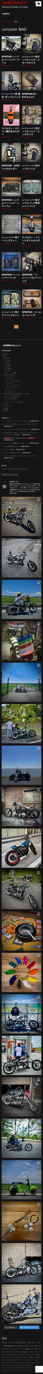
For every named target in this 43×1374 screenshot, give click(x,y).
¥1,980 (31, 204)
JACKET (9, 364)
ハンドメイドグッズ (12, 387)
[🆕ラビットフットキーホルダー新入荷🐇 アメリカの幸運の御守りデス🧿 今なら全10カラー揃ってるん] (21, 972)
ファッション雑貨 (12, 373)
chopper (24, 1352)
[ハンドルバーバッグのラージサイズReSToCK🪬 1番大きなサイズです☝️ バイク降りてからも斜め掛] (21, 516)
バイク (30, 1342)
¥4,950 (11, 96)
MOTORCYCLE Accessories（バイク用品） (17, 393)
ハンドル (22, 1354)
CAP (8, 362)
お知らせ (5, 354)
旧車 (37, 1357)
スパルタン (19, 1346)
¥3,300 (10, 314)
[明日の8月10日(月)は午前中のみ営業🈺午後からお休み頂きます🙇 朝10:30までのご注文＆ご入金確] (21, 682)
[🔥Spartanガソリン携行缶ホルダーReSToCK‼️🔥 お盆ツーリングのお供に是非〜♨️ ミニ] (21, 848)
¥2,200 (30, 96)
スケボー (8, 1360)
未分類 (5, 410)
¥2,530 (10, 240)
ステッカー (10, 383)
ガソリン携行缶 (9, 449)
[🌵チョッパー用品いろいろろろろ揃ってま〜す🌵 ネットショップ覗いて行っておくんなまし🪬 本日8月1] (21, 599)
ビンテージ (16, 1352)
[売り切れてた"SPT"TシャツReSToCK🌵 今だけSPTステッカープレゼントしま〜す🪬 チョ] (21, 1055)
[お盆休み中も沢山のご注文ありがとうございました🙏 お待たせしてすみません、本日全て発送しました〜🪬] (21, 558)
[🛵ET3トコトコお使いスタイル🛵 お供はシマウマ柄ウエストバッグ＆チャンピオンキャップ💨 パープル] (21, 1179)
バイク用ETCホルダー (11, 446)
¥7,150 (31, 132)
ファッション (35, 1360)
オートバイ (18, 1360)
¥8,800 (10, 204)
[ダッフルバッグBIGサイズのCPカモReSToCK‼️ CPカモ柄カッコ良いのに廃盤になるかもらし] (21, 1262)
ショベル (33, 1354)
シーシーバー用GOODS (13, 396)
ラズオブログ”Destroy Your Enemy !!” (15, 469)
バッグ (7, 1354)
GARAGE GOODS (10, 375)
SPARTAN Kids (10, 474)
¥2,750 (31, 241)
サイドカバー (10, 1362)
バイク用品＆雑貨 (12, 398)
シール (27, 1354)
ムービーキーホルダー (15, 381)
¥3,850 (10, 132)
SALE (6, 404)
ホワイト (27, 1362)
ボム (11, 1365)
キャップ (27, 1357)
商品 (4, 356)
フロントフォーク (20, 1362)
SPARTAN (9, 1346)
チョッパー (8, 1342)
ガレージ (33, 1357)
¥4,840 (31, 168)
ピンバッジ (10, 389)
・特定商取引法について (11, 345)
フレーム (14, 1357)
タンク (4, 1357)
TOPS (8, 370)
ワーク (9, 1357)
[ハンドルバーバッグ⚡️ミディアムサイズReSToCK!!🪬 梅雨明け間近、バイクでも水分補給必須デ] (21, 1096)
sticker (29, 1365)
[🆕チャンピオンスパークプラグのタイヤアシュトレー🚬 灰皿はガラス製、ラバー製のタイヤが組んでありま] (21, 931)
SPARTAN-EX (22, 1367)
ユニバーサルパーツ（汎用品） (15, 402)
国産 (13, 1360)
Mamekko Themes (25, 1370)
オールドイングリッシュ (19, 1365)
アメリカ (21, 1349)
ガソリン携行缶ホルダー (12, 453)
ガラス (7, 1365)
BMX (38, 1354)
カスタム (21, 1342)
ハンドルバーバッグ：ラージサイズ (16, 421)
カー (16, 1349)
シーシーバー (26, 1360)
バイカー (31, 1346)
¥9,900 (10, 61)
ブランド (33, 1362)
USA (36, 1349)
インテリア (10, 377)
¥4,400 (31, 61)
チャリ (31, 1349)
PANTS (9, 366)
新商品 (7, 408)
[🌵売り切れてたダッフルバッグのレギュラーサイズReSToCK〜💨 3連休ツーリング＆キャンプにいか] (21, 1138)
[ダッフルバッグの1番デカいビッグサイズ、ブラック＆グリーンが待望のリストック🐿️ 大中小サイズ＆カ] (21, 889)
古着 (27, 1349)
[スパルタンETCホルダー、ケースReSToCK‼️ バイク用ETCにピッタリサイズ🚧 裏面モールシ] (21, 806)
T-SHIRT (9, 368)
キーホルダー (10, 379)
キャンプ (20, 1357)
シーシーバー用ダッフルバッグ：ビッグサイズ (20, 456)
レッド (3, 1365)
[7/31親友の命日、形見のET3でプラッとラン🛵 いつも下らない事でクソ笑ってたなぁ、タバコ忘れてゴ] (21, 723)
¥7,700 (31, 279)
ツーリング (10, 1349)
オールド (38, 1362)
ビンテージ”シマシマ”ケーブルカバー (17, 429)
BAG (8, 360)
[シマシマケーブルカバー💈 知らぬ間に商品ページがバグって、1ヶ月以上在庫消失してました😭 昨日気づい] (21, 640)
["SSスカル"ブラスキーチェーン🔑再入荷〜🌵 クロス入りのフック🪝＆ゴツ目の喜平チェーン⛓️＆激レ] (21, 1221)
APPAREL (8, 358)
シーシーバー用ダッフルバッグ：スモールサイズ (21, 424)
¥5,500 (11, 277)
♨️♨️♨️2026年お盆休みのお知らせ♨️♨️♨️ (19, 438)
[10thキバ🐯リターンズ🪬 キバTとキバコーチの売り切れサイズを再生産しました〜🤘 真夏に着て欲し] (21, 1014)
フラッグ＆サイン (12, 391)
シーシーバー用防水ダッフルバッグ (16, 443)
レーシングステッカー (15, 385)
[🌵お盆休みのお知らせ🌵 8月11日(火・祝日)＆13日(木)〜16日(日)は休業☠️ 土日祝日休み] (21, 765)
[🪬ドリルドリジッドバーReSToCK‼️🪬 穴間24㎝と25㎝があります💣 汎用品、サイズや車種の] (21, 1304)
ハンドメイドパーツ (12, 400)
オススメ (7, 406)
